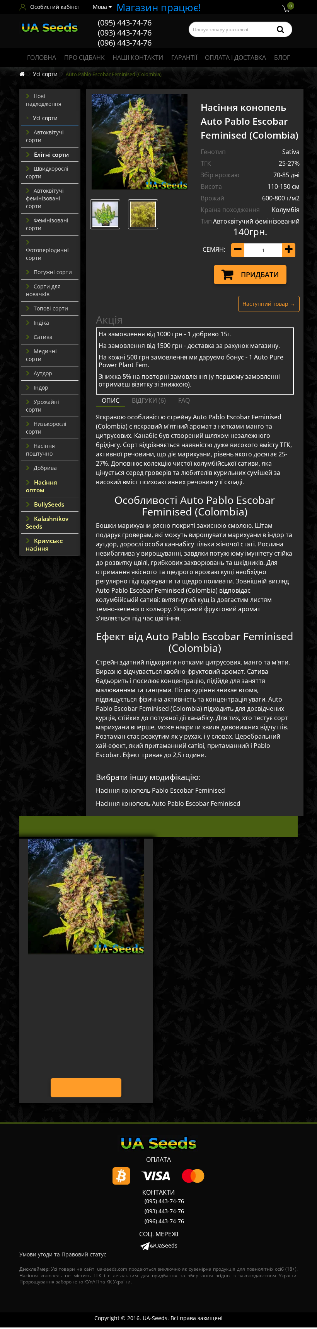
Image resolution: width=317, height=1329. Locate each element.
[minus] (237, 250)
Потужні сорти (53, 272)
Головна (41, 57)
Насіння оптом (41, 486)
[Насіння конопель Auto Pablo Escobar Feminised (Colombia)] (139, 142)
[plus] (288, 250)
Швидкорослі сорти (47, 172)
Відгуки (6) (149, 400)
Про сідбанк (84, 57)
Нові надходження (43, 99)
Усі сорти (45, 74)
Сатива (43, 337)
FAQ (184, 400)
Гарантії (184, 57)
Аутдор (43, 373)
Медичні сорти (41, 355)
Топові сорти (51, 308)
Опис (110, 400)
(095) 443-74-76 (125, 22)
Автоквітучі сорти (45, 136)
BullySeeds (49, 504)
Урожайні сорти (42, 405)
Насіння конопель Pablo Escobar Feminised (160, 790)
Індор (41, 387)
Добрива (45, 467)
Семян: (214, 249)
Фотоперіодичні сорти (47, 253)
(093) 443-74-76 (125, 32)
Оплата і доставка (235, 57)
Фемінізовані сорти (47, 224)
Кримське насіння (44, 544)
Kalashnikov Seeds (47, 522)
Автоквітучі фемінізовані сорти (45, 198)
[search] (280, 29)
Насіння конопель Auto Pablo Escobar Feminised (168, 803)
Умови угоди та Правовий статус (62, 1254)
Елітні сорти (51, 154)
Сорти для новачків (43, 290)
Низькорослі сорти (46, 427)
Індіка (41, 322)
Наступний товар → (268, 303)
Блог (282, 57)
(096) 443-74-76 (125, 42)
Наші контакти (137, 57)
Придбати (260, 274)
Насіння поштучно (40, 449)
